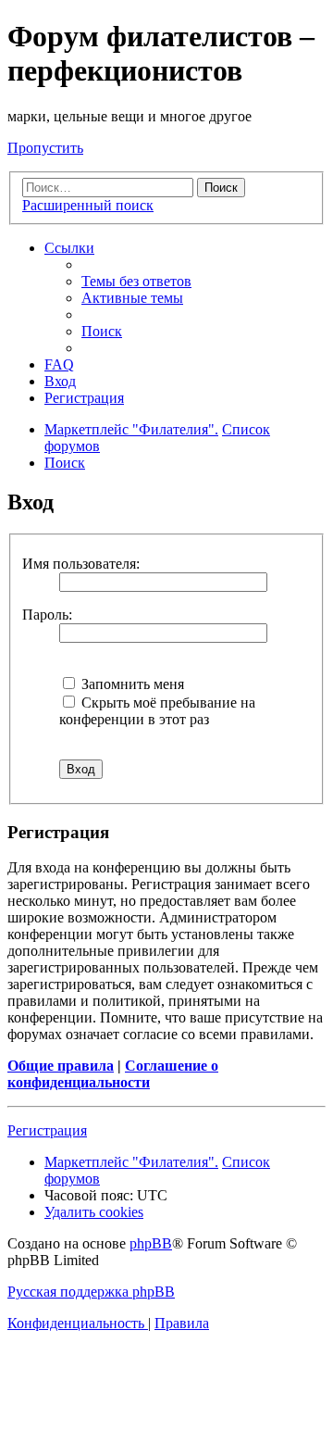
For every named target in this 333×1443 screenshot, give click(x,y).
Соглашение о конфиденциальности (112, 1074)
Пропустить (45, 148)
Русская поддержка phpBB (91, 1291)
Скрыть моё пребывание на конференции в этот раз (157, 711)
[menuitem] (136, 281)
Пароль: (47, 614)
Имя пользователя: (81, 563)
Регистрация (47, 1130)
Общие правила (60, 1065)
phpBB (151, 1243)
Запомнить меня (131, 684)
